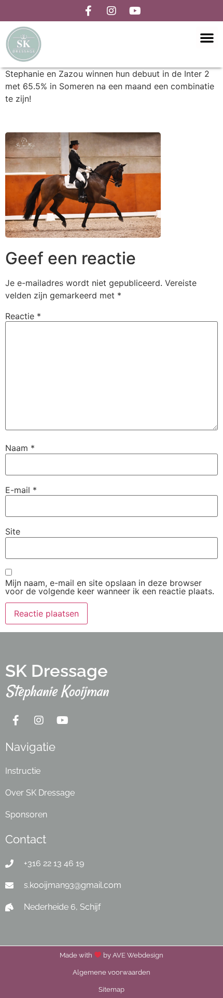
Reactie (23, 316)
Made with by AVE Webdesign (111, 955)
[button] (207, 37)
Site (12, 531)
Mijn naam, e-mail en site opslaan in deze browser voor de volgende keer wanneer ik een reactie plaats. (109, 587)
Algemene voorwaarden (111, 972)
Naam (20, 448)
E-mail (21, 490)
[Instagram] (111, 11)
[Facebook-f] (88, 11)
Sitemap (111, 989)
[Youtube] (134, 11)
